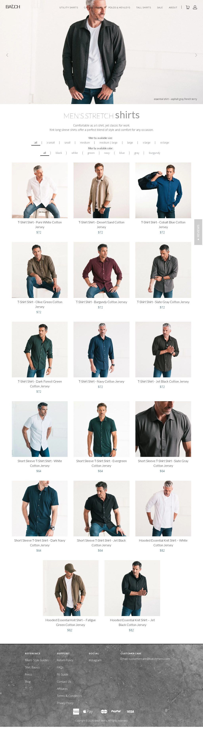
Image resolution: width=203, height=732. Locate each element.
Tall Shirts (143, 8)
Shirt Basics (32, 667)
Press (28, 674)
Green (91, 153)
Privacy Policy (65, 703)
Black (59, 153)
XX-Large (164, 142)
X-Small (51, 142)
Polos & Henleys (119, 8)
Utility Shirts (68, 8)
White (75, 153)
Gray (136, 153)
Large (130, 142)
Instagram (95, 660)
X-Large (146, 142)
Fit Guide (62, 674)
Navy (107, 153)
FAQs (60, 667)
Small (67, 142)
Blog (28, 681)
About (173, 8)
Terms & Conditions (69, 696)
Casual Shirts (93, 8)
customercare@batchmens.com (149, 659)
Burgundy (154, 153)
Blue (122, 153)
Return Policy (65, 660)
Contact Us (64, 681)
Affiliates (62, 689)
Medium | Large (109, 142)
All (35, 142)
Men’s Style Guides (37, 660)
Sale (160, 8)
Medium (85, 142)
